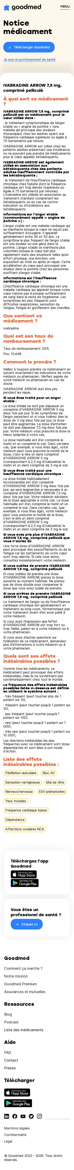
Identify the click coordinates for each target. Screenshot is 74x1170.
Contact (11, 1060)
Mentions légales (17, 1128)
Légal (8, 1141)
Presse (10, 1068)
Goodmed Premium (20, 984)
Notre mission (16, 976)
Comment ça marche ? (23, 968)
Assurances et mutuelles (24, 992)
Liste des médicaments (23, 1030)
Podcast (11, 1022)
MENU (65, 6)
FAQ (7, 1052)
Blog (8, 1014)
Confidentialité (15, 1135)
